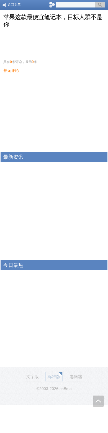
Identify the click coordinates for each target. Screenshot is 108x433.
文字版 (32, 376)
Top (98, 401)
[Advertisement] (54, 42)
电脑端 (76, 376)
